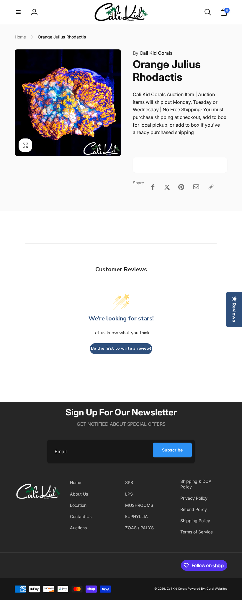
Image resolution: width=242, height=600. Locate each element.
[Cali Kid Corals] (38, 506)
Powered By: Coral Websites (207, 588)
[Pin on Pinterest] (181, 187)
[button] (18, 12)
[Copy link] (211, 187)
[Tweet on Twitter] (167, 187)
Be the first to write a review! (121, 348)
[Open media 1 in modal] (68, 102)
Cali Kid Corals (153, 53)
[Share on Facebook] (153, 187)
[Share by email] (196, 187)
